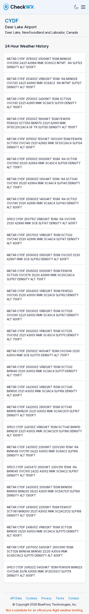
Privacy (46, 598)
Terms (60, 598)
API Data (16, 598)
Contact (73, 598)
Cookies (31, 598)
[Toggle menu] (83, 7)
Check (22, 7)
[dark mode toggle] (76, 7)
